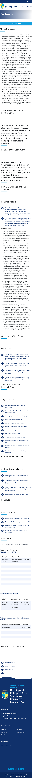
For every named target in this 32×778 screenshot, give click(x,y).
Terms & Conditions (21, 776)
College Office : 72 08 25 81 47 (10, 713)
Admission (4, 732)
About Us (3, 729)
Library (3, 734)
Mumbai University (6, 745)
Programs (19, 729)
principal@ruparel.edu (8, 716)
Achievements (21, 732)
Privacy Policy (9, 776)
